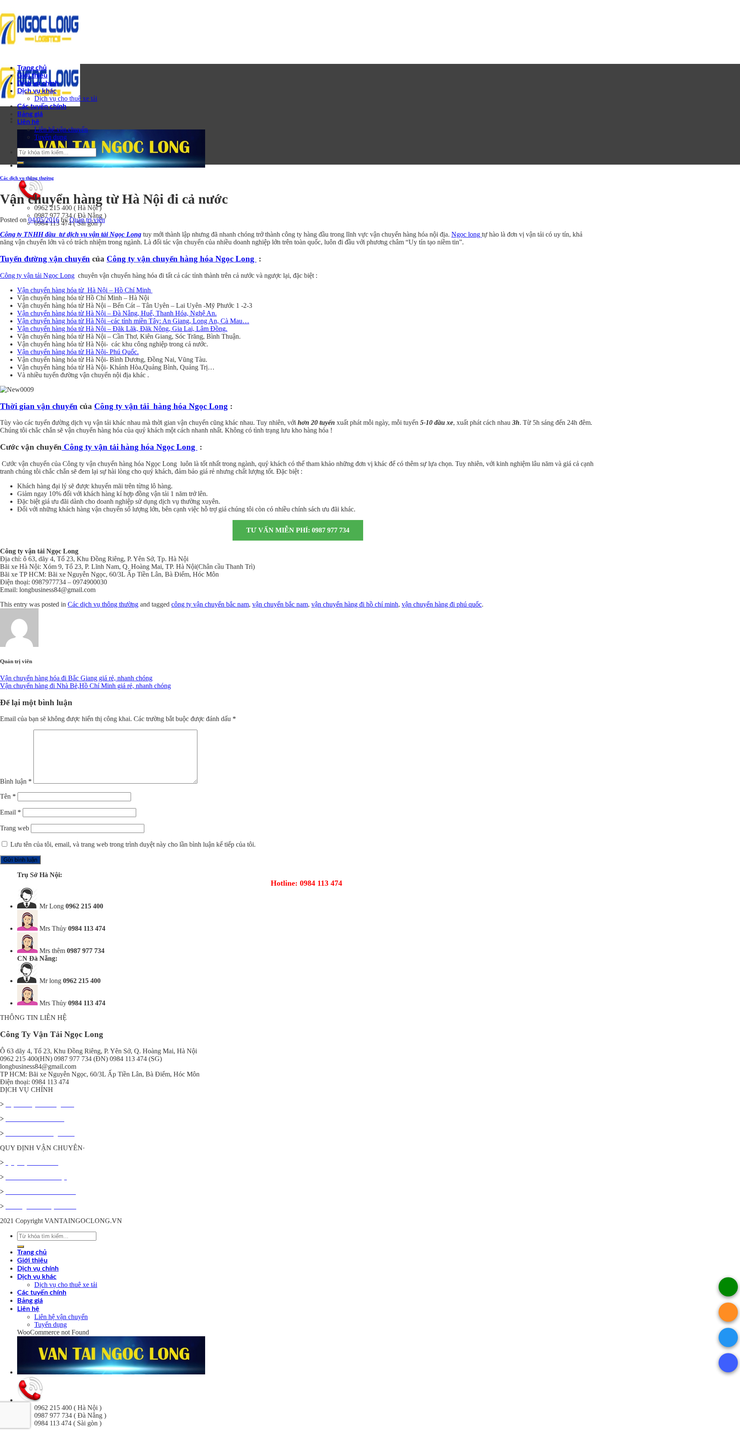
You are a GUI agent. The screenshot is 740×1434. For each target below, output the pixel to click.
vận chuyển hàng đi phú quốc (442, 604)
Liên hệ (28, 121)
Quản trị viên (87, 219)
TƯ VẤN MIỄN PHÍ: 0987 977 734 (297, 530)
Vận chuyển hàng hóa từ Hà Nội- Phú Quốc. (78, 351)
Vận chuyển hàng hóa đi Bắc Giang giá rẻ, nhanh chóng (76, 678)
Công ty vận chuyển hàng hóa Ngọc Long (182, 258)
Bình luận (16, 781)
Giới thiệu (32, 75)
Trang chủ (32, 67)
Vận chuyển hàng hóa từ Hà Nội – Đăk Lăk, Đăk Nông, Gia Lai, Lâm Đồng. (122, 328)
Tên (8, 796)
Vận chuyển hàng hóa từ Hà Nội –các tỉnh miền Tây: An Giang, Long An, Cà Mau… (133, 321)
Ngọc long (466, 234)
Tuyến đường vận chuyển (45, 258)
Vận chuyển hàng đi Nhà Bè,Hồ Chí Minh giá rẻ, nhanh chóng (85, 685)
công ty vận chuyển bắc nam (210, 604)
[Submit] (20, 163)
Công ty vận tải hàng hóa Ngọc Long (161, 406)
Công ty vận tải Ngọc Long (37, 275)
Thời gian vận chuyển (39, 406)
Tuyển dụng (50, 137)
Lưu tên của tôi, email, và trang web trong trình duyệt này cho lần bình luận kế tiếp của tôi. (133, 844)
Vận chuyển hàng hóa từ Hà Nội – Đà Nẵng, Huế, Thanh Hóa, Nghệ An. (117, 313)
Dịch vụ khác (37, 90)
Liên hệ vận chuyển (61, 129)
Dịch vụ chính (38, 83)
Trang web (14, 828)
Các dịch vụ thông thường (27, 177)
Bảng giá (30, 114)
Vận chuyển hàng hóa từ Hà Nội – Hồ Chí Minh (84, 290)
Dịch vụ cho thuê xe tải (65, 98)
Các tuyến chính (41, 106)
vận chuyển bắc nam (280, 604)
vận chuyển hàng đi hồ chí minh (354, 604)
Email (10, 812)
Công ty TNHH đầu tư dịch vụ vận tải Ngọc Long (70, 234)
